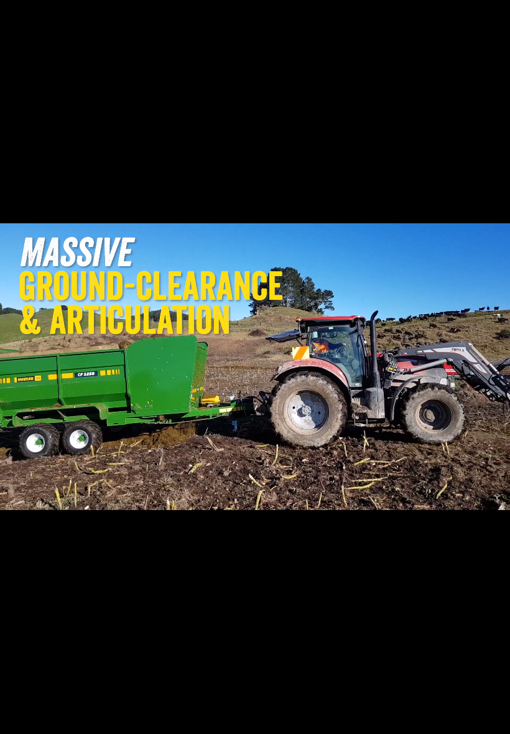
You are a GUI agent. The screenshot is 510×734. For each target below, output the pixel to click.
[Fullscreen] (494, 720)
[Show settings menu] (429, 720)
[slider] (223, 720)
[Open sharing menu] (461, 720)
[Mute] (397, 720)
